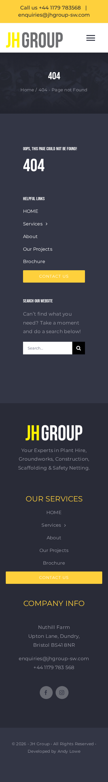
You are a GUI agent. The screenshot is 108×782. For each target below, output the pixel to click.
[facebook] (46, 692)
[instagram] (62, 692)
